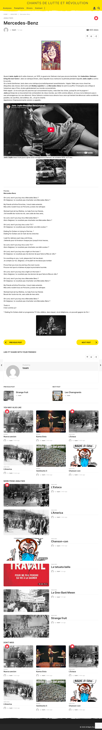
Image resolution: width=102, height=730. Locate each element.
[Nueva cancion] (18, 421)
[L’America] (18, 455)
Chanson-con (74, 471)
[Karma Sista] (51, 421)
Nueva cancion (10, 437)
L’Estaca (72, 437)
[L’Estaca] (83, 421)
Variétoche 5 (41, 471)
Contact (39, 8)
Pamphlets (19, 8)
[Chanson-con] (83, 456)
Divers (30, 8)
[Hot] (7, 411)
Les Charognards (73, 392)
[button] (45, 8)
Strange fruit (22, 392)
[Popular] (96, 18)
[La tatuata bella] (26, 575)
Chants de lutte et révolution (57, 3)
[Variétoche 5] (51, 456)
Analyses (7, 8)
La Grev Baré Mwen (63, 592)
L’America (8, 469)
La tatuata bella (60, 566)
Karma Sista (41, 437)
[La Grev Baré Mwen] (26, 600)
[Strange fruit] (26, 626)
